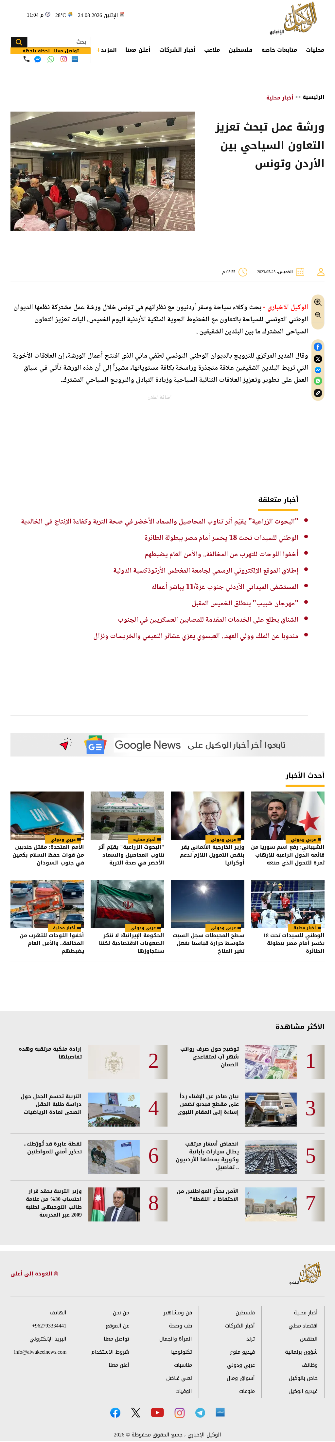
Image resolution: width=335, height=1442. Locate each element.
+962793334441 (49, 1326)
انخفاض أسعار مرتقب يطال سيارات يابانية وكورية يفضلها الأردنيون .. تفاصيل (207, 1155)
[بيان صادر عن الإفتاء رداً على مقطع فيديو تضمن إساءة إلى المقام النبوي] (271, 1110)
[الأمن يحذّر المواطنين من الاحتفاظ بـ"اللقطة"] (271, 1204)
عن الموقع (117, 1326)
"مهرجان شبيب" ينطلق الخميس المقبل (245, 603)
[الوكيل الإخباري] (295, 18)
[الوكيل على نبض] (220, 1412)
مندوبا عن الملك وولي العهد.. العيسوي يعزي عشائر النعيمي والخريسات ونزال (195, 636)
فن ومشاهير (178, 1313)
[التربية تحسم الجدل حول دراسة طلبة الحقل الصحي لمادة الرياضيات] (114, 1110)
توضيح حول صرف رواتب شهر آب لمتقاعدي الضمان (209, 1057)
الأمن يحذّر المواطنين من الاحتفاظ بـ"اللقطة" (208, 1195)
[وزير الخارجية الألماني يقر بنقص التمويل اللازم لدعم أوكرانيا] (207, 816)
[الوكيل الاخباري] (306, 1274)
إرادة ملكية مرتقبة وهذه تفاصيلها (50, 1053)
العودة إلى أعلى (32, 1273)
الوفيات (183, 1391)
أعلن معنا (137, 50)
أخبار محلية (279, 98)
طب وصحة (180, 1326)
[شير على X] (318, 359)
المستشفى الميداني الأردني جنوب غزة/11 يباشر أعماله (224, 587)
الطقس (309, 1339)
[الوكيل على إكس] (135, 1412)
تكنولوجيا (181, 1352)
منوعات (247, 1391)
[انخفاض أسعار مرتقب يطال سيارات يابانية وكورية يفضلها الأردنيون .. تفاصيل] (271, 1157)
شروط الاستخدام (110, 1352)
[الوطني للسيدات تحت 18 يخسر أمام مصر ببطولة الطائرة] (288, 904)
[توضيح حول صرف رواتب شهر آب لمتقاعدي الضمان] (271, 1062)
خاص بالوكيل (303, 1378)
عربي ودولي (303, 839)
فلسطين (241, 50)
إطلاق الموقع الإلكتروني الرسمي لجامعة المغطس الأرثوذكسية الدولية (205, 571)
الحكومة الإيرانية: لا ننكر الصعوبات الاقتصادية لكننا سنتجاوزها (131, 943)
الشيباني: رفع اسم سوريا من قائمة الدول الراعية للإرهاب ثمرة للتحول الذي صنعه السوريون (288, 855)
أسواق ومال (241, 1378)
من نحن (121, 1313)
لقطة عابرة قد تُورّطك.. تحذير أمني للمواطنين (53, 1148)
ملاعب (212, 50)
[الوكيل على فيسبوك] (115, 1413)
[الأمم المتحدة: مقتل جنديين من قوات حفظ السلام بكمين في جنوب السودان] (47, 816)
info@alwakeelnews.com (40, 1352)
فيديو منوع (242, 1352)
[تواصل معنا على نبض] (75, 59)
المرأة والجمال (175, 1339)
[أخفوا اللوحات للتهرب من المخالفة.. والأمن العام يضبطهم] (47, 904)
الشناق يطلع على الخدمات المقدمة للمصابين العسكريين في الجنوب (208, 620)
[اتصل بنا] (26, 59)
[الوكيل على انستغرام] (179, 1413)
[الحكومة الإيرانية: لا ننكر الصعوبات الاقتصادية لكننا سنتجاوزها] (127, 904)
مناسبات (183, 1365)
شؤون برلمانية (301, 1352)
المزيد (109, 50)
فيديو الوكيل (303, 1391)
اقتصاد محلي (303, 1326)
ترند (250, 1339)
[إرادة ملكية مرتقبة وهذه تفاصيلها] (114, 1062)
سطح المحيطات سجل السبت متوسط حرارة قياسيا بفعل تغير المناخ (208, 943)
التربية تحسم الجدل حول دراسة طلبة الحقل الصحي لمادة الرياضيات (51, 1104)
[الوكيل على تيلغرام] (200, 1413)
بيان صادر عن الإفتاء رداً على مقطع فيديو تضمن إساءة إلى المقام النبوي (208, 1104)
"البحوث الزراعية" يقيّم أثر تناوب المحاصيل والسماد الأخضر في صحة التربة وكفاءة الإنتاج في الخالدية (159, 522)
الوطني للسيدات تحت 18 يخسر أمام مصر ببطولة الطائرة (221, 538)
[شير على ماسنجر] (318, 370)
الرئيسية (314, 97)
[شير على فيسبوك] (318, 347)
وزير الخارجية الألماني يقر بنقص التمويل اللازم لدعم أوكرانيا (212, 855)
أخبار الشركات (177, 50)
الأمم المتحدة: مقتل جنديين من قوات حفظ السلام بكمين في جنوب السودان (48, 855)
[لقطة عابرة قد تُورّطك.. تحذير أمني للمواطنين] (114, 1157)
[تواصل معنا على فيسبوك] (37, 59)
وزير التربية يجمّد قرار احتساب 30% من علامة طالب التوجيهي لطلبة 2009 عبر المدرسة (54, 1203)
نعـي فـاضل (179, 1378)
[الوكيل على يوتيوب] (157, 1412)
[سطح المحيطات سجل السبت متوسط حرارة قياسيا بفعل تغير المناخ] (207, 904)
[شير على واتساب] (318, 381)
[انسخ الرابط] (318, 393)
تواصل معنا (116, 1339)
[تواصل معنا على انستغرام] (64, 59)
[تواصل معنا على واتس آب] (50, 59)
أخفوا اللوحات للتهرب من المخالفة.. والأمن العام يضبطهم (221, 554)
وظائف (310, 1365)
